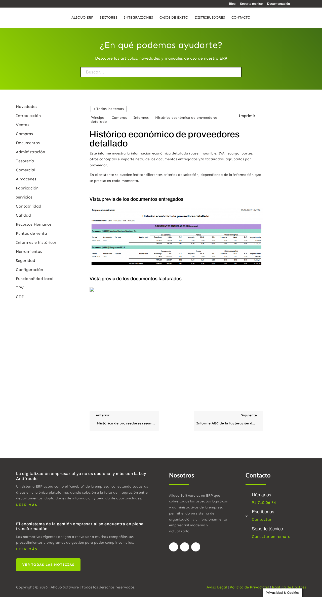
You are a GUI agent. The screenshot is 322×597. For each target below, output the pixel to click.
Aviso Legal (217, 587)
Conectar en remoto (271, 536)
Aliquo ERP (82, 18)
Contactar (261, 519)
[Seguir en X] (184, 546)
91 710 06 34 (264, 502)
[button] (249, 116)
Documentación (278, 4)
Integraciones (138, 18)
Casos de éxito (173, 18)
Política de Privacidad (249, 587)
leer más (26, 505)
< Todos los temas (108, 109)
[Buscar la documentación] (224, 72)
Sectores (108, 18)
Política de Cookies (289, 587)
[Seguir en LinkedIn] (195, 546)
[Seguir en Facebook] (173, 546)
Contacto (240, 18)
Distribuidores (210, 18)
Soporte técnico (251, 4)
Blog (232, 4)
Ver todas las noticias (48, 565)
